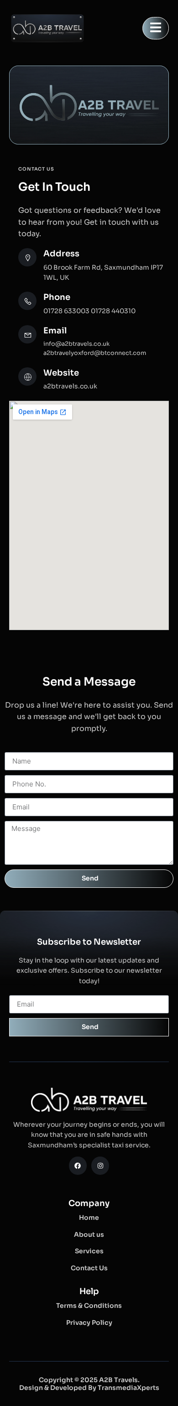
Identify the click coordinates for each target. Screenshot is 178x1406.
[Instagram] (100, 1165)
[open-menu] (155, 28)
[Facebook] (78, 1165)
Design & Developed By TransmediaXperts (89, 1388)
